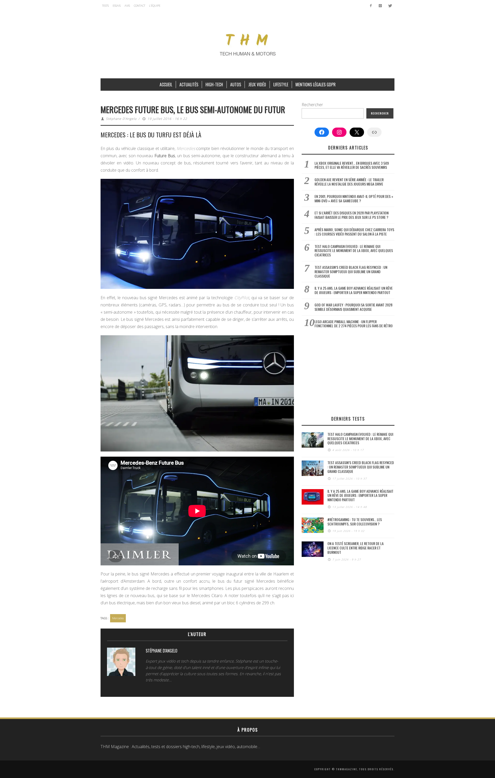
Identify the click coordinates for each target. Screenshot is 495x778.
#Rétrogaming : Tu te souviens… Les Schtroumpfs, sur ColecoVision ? (354, 521)
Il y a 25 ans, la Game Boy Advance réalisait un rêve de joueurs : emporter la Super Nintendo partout (354, 290)
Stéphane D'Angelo (121, 118)
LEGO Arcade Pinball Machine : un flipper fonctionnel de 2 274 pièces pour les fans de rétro (354, 324)
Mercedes (118, 618)
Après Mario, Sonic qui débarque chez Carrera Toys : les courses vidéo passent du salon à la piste (354, 232)
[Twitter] (389, 5)
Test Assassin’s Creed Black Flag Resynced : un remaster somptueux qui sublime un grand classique (351, 271)
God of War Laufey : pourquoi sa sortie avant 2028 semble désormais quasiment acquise (353, 307)
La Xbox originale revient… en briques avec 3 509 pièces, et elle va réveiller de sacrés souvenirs (352, 165)
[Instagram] (380, 5)
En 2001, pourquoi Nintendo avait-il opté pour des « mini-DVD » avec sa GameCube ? (354, 198)
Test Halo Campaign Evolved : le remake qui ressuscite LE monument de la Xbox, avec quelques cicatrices (354, 251)
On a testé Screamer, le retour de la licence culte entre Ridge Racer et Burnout (355, 548)
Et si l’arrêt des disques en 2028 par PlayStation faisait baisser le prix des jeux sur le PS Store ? (352, 215)
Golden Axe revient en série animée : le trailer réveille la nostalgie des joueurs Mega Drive (349, 182)
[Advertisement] (348, 372)
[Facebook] (371, 5)
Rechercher (312, 104)
